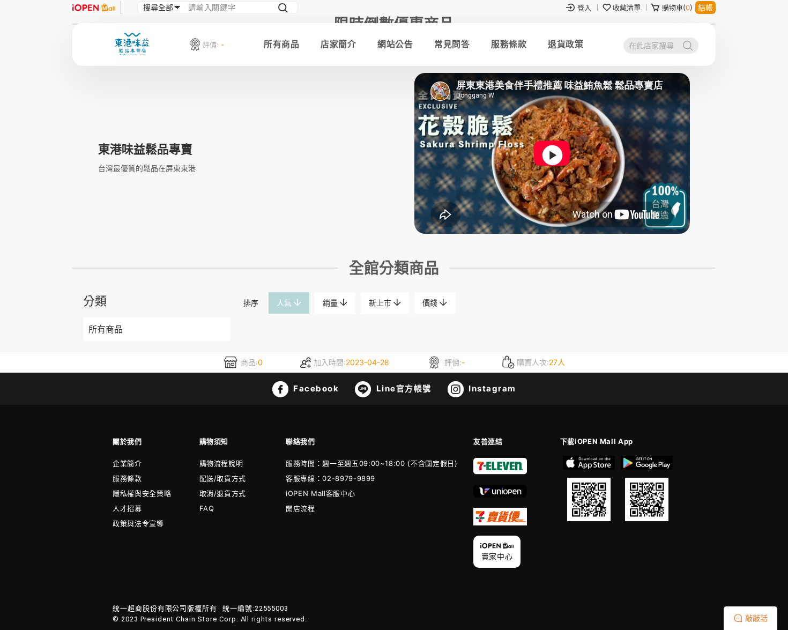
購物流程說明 (221, 463)
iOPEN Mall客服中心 (320, 493)
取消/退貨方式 (223, 493)
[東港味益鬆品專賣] (552, 230)
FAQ (206, 508)
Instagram (491, 388)
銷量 (331, 302)
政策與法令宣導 (138, 523)
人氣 (285, 302)
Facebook (315, 388)
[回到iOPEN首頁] (93, 7)
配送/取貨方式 (223, 478)
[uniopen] (500, 495)
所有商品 (281, 44)
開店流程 (300, 508)
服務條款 (508, 44)
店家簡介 (338, 44)
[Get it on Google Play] (646, 488)
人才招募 (127, 508)
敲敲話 (756, 617)
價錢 (431, 302)
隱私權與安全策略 (142, 493)
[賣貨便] (500, 522)
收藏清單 (627, 7)
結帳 (705, 7)
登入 (584, 7)
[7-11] (500, 472)
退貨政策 (565, 44)
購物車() (677, 7)
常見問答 (452, 44)
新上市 (381, 302)
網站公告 (395, 44)
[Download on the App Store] (589, 488)
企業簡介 (127, 463)
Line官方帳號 (403, 388)
